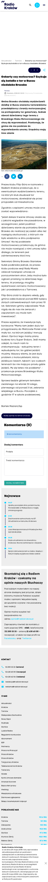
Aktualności (6, 61)
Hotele (4, 774)
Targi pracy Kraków (10, 762)
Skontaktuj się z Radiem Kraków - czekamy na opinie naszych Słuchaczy (23, 579)
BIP (2, 743)
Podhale (5, 723)
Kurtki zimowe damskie (11, 778)
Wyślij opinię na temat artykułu (17, 416)
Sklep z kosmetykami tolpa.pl (14, 801)
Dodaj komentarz (15, 483)
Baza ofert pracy (8, 786)
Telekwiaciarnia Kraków (11, 766)
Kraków (4, 707)
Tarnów (18, 61)
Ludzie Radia (7, 731)
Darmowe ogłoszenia (10, 797)
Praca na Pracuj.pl (9, 750)
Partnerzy (5, 747)
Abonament (6, 739)
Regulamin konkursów (11, 735)
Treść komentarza (15, 461)
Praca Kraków (7, 754)
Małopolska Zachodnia (11, 715)
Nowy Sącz (6, 719)
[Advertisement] (24, 36)
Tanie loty (5, 770)
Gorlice (4, 727)
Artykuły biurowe (8, 782)
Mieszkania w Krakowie (11, 794)
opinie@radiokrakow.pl (22, 619)
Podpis (9, 452)
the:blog (4, 790)
